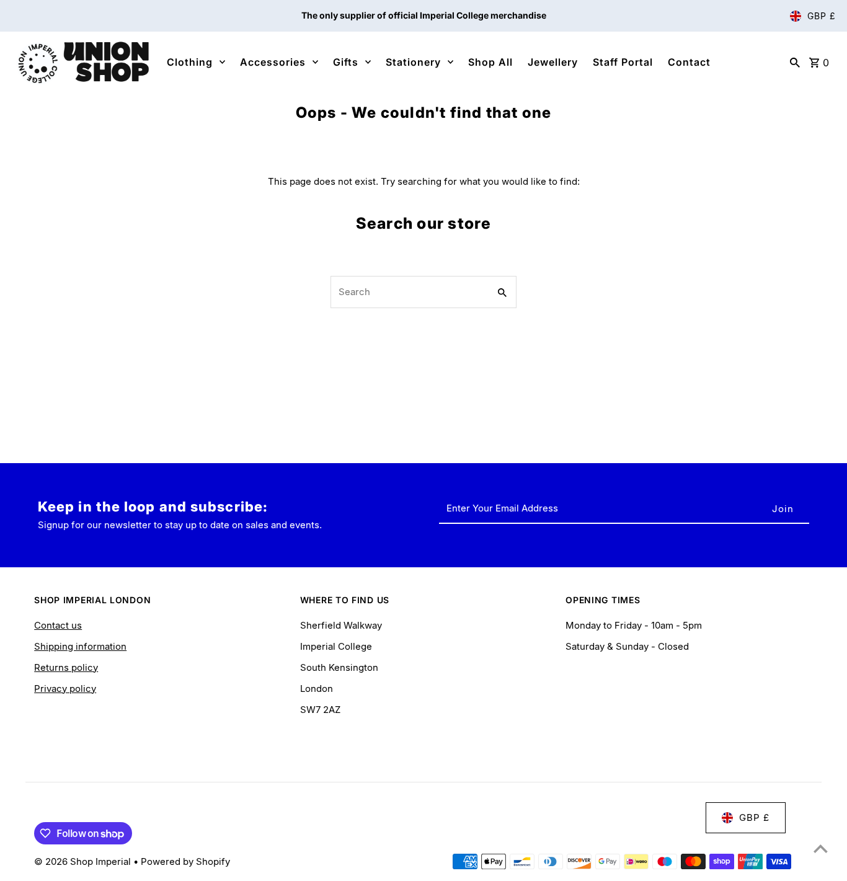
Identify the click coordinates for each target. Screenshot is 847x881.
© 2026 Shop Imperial (83, 861)
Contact (689, 62)
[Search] (795, 62)
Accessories (273, 62)
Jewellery (553, 62)
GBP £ (821, 16)
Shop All (490, 62)
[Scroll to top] (821, 848)
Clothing (190, 62)
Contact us (58, 625)
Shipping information (80, 646)
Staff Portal (623, 62)
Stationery (413, 62)
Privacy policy (65, 688)
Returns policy (66, 667)
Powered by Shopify (185, 861)
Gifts (345, 62)
